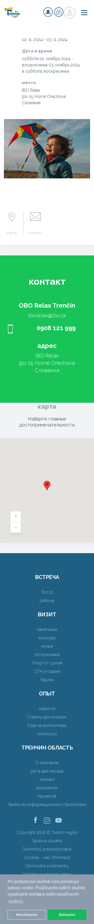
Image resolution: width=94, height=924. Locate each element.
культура (47, 637)
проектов (47, 796)
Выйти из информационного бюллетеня (47, 804)
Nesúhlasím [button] (26, 915)
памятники (47, 629)
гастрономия (47, 654)
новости (47, 708)
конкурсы (47, 733)
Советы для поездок (47, 717)
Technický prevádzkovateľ (47, 849)
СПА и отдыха (47, 671)
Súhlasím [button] (67, 915)
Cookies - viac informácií (47, 857)
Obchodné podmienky (47, 865)
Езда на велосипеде (47, 725)
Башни (47, 679)
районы (47, 600)
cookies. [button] (16, 901)
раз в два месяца (47, 771)
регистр (48, 12)
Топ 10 (47, 592)
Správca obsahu (47, 840)
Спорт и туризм (47, 662)
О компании (47, 762)
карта (12, 233)
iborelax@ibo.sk (47, 315)
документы (47, 787)
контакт (35, 233)
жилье (47, 646)
